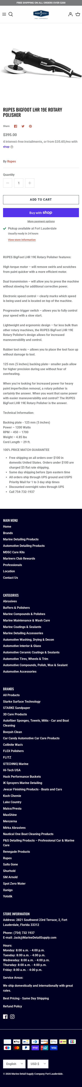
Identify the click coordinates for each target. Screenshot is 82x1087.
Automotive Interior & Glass (22, 646)
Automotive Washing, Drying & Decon (28, 639)
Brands (8, 533)
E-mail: (8, 937)
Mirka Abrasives (14, 828)
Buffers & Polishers (16, 608)
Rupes (11, 161)
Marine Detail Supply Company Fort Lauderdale (37, 1073)
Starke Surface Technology (21, 701)
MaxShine (10, 815)
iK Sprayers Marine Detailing (22, 783)
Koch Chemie (12, 796)
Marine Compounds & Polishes (24, 614)
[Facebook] (5, 1016)
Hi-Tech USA (12, 770)
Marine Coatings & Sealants (22, 627)
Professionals (12, 565)
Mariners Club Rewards (19, 558)
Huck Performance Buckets (22, 776)
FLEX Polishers (13, 751)
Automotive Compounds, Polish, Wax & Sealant (35, 665)
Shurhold (9, 871)
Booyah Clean (12, 732)
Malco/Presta (12, 808)
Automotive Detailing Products (24, 546)
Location (9, 571)
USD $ (35, 1064)
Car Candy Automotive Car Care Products (31, 738)
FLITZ (7, 757)
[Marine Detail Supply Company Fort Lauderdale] (41, 14)
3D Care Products (15, 714)
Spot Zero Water (14, 883)
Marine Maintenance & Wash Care (26, 620)
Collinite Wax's (13, 745)
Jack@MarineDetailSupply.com (35, 937)
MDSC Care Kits (14, 552)
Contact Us (10, 578)
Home (7, 526)
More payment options (41, 221)
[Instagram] (12, 1016)
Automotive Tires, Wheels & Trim (25, 659)
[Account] (69, 14)
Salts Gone (10, 864)
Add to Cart (41, 199)
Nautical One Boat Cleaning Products (28, 834)
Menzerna (10, 821)
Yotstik (7, 896)
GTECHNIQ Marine (15, 764)
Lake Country (12, 802)
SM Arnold (10, 877)
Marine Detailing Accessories (23, 633)
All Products (11, 695)
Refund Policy (12, 1006)
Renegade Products (16, 851)
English (11, 1064)
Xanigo (8, 890)
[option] (41, 64)
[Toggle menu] (4, 14)
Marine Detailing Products (21, 539)
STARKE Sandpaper (16, 708)
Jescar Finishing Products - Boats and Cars (32, 789)
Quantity (8, 175)
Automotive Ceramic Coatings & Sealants (31, 652)
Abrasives (10, 601)
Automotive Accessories (19, 671)
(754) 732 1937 (24, 933)
